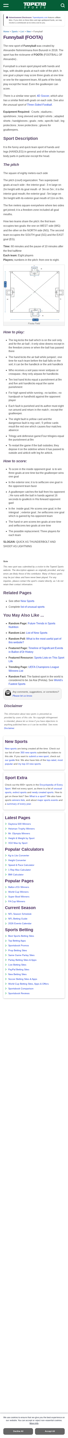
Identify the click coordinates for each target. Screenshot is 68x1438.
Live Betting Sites (17, 965)
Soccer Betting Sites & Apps (22, 979)
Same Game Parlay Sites (21, 955)
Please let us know (22, 695)
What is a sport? (37, 796)
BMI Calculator (16, 874)
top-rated (51, 760)
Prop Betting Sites (17, 950)
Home (6, 31)
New (29, 31)
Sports (15, 31)
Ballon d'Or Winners (18, 887)
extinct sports (20, 792)
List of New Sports (36, 632)
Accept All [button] (50, 1431)
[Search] (63, 5)
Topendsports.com (40, 17)
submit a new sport (39, 756)
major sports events (47, 800)
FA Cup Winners (16, 901)
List (22, 31)
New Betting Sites (17, 974)
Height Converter (17, 860)
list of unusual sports (33, 606)
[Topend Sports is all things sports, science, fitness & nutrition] (34, 5)
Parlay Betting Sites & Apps (22, 960)
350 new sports (28, 752)
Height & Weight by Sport (21, 838)
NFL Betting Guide (17, 918)
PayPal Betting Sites (18, 969)
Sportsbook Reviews (19, 993)
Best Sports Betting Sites (21, 936)
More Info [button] (34, 1423)
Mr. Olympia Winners (19, 833)
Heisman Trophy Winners (21, 828)
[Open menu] (6, 5)
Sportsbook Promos (18, 945)
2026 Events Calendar (20, 923)
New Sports (27, 601)
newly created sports (42, 792)
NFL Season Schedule (20, 914)
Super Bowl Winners (18, 896)
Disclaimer (9, 728)
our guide (10, 760)
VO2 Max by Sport (17, 843)
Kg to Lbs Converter (18, 855)
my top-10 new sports (29, 764)
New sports (11, 748)
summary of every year (19, 804)
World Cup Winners (18, 892)
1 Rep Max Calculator (19, 870)
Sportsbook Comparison (21, 988)
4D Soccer (43, 95)
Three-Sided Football (39, 104)
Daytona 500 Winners (19, 824)
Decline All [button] (18, 1431)
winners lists (18, 800)
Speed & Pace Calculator (21, 865)
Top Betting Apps (17, 941)
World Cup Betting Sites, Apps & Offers (28, 984)
